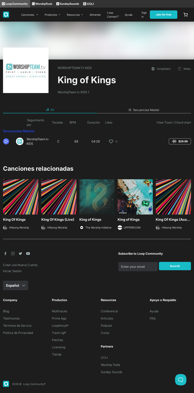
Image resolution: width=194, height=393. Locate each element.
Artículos (107, 318)
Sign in (144, 14)
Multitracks (59, 311)
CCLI (104, 357)
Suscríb (175, 266)
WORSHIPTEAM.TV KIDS (75, 68)
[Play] (6, 141)
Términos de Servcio (17, 325)
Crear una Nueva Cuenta (20, 265)
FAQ (153, 318)
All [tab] (52, 110)
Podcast (106, 325)
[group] (180, 141)
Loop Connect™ (113, 14)
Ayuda (128, 14)
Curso (105, 333)
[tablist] (97, 109)
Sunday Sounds (111, 372)
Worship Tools (110, 365)
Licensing (58, 347)
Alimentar (95, 14)
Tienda (56, 354)
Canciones (27, 14)
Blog (6, 311)
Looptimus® (60, 325)
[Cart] (185, 14)
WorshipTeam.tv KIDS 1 (73, 92)
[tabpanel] (97, 133)
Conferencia (109, 311)
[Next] (188, 198)
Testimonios (11, 318)
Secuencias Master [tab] (146, 110)
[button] (8, 141)
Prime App (59, 318)
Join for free (163, 14)
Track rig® (59, 333)
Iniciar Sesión (12, 271)
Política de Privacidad (18, 333)
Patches (57, 340)
